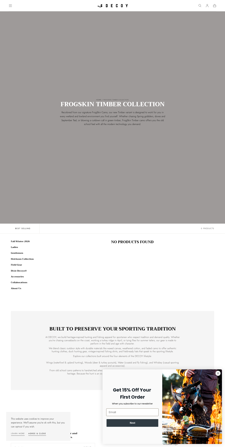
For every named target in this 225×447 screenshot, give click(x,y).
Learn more (18, 433)
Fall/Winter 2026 (20, 241)
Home (98, 100)
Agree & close (37, 433)
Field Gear (16, 265)
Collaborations (19, 282)
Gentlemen (17, 253)
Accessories (17, 276)
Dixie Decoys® (19, 270)
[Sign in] (207, 6)
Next (132, 423)
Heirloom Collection (22, 259)
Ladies (14, 247)
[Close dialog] (218, 373)
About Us (16, 288)
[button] (10, 6)
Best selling (22, 228)
